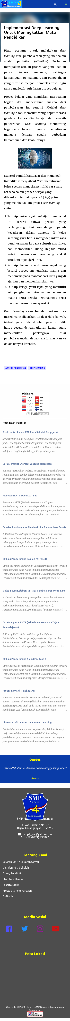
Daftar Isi (7, 896)
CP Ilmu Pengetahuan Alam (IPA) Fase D (24, 659)
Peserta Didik (10, 884)
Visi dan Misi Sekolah (15, 867)
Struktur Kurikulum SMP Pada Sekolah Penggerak (30, 432)
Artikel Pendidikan (15, 368)
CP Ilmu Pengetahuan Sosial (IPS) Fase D (25, 559)
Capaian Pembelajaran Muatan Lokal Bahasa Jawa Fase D (34, 527)
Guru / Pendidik (11, 873)
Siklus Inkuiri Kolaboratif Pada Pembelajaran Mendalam (34, 590)
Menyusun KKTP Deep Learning (20, 495)
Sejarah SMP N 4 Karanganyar (20, 861)
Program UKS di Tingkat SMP (19, 690)
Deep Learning (37, 368)
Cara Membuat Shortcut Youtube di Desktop (27, 464)
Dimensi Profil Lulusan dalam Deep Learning (27, 722)
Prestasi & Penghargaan (16, 890)
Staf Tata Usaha (12, 879)
